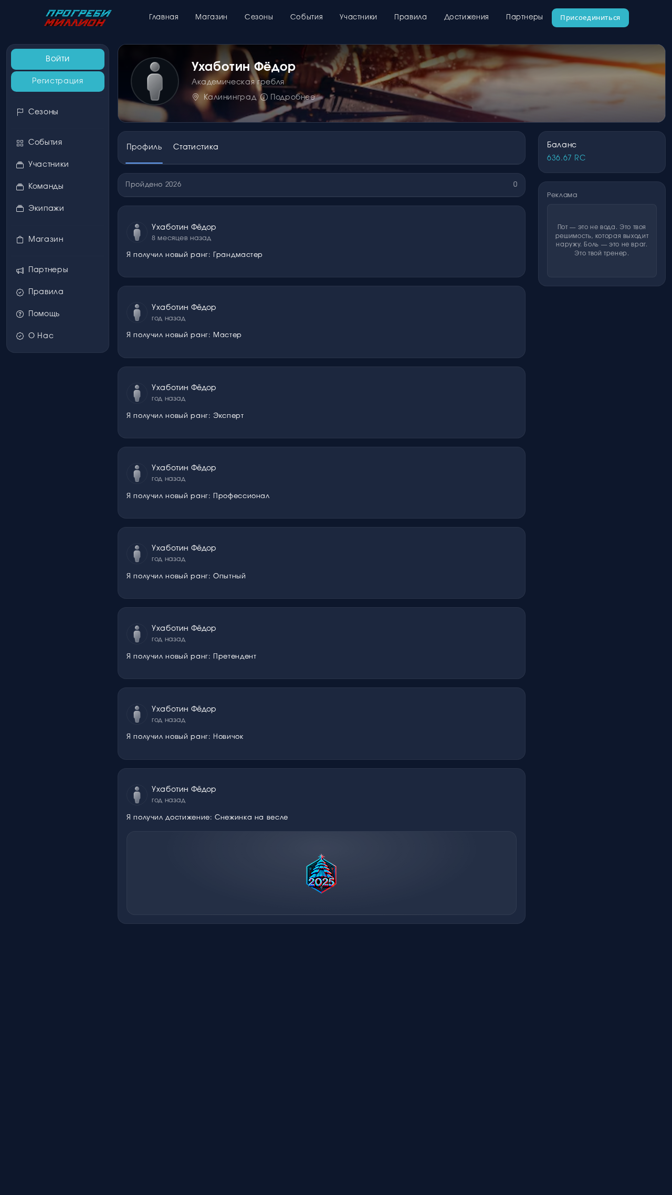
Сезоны (259, 17)
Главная (163, 17)
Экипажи (46, 208)
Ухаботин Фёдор (184, 227)
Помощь (44, 314)
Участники (358, 17)
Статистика (195, 147)
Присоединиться (590, 17)
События (306, 17)
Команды (46, 186)
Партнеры (524, 17)
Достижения (466, 17)
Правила (410, 17)
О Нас (41, 336)
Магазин (211, 17)
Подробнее (292, 97)
